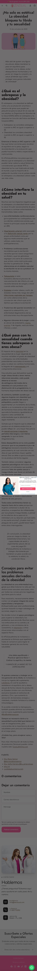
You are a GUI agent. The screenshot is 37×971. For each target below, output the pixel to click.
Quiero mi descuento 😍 (28, 488)
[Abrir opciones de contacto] (31, 967)
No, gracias (27, 491)
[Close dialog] (36, 477)
